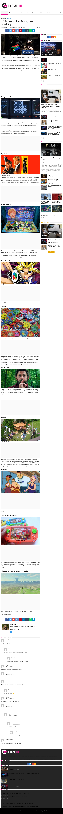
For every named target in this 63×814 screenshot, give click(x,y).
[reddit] (17, 30)
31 (39, 27)
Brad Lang (4, 27)
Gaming (9, 18)
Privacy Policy (39, 811)
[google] (13, 30)
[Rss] (55, 37)
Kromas (7, 665)
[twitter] (10, 30)
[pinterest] (20, 30)
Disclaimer (46, 811)
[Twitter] (50, 37)
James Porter (44, 237)
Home (2, 16)
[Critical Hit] (12, 2)
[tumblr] (27, 30)
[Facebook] (48, 37)
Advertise (28, 811)
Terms (33, 811)
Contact (22, 811)
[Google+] (52, 37)
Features (6, 16)
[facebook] (7, 30)
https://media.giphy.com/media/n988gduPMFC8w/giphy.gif (17, 661)
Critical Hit (16, 811)
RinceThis (8, 639)
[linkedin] (23, 30)
